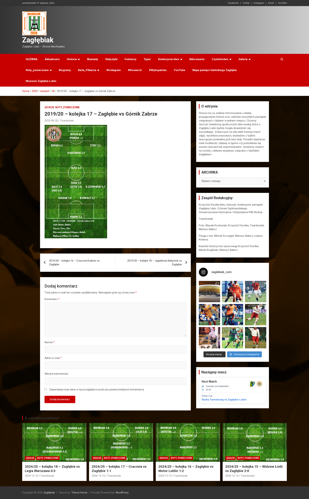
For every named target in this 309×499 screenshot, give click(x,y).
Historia (72, 59)
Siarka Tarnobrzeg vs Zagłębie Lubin (224, 399)
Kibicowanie (197, 59)
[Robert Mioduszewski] (209, 337)
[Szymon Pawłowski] (255, 314)
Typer (147, 59)
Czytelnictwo (220, 59)
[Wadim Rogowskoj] (232, 314)
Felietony (130, 59)
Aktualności (52, 59)
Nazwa (50, 342)
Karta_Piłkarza (87, 70)
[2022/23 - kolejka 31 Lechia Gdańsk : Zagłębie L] (209, 291)
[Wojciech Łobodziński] (255, 291)
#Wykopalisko (158, 70)
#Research (135, 70)
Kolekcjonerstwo (168, 59)
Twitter (246, 3)
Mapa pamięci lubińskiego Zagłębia (214, 70)
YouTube (282, 3)
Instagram (259, 3)
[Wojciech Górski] (209, 314)
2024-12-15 (31, 475)
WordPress (122, 492)
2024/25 (30, 458)
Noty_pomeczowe (37, 70)
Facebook (233, 3)
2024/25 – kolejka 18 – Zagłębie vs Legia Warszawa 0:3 (52, 468)
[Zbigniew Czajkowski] (232, 291)
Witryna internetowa (56, 373)
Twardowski (67, 120)
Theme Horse (79, 492)
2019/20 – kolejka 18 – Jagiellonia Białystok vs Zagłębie (154, 262)
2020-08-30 (51, 120)
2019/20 (49, 107)
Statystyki (111, 59)
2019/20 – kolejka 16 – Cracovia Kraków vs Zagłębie (74, 262)
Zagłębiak (37, 40)
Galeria (243, 59)
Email (271, 3)
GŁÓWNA (32, 59)
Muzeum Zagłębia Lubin (41, 81)
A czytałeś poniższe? (42, 418)
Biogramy (65, 70)
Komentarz (52, 299)
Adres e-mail (53, 358)
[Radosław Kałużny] (232, 337)
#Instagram (113, 70)
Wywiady (92, 59)
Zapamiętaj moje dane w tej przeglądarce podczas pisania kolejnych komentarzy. (96, 389)
